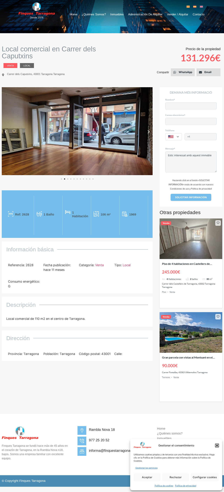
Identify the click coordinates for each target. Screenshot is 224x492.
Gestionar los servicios (146, 467)
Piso (164, 291)
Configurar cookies (205, 477)
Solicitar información (191, 197)
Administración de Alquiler (145, 14)
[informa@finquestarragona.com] (82, 451)
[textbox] (173, 136)
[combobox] (173, 136)
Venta (10, 65)
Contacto (198, 14)
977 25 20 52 (99, 440)
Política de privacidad (185, 485)
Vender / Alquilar (177, 14)
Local (26, 65)
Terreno (166, 377)
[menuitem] (188, 6)
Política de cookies (164, 485)
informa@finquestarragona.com (113, 451)
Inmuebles (117, 14)
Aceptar (147, 477)
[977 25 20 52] (82, 441)
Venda (166, 223)
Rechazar (176, 477)
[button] (217, 445)
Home (73, 14)
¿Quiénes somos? (94, 14)
